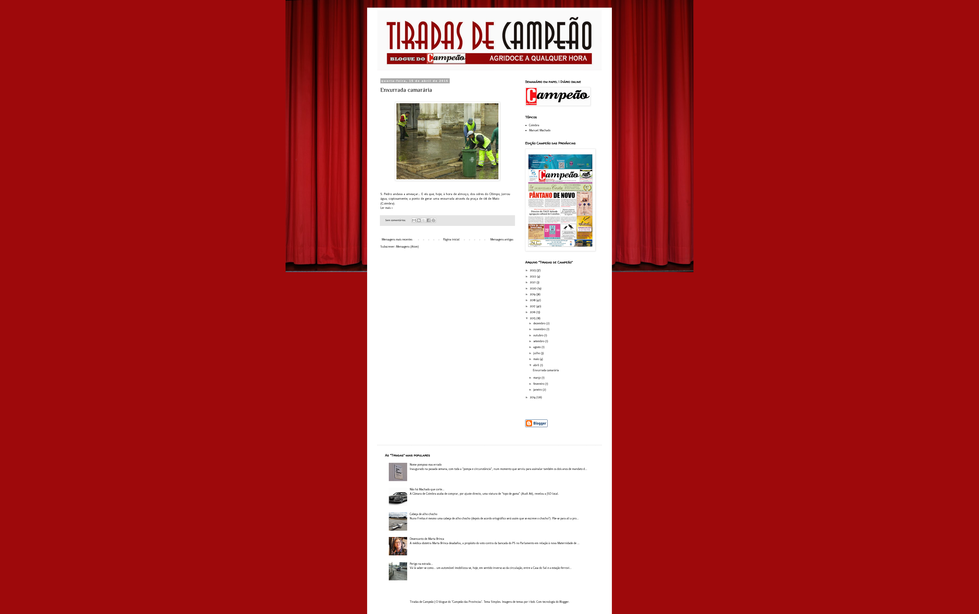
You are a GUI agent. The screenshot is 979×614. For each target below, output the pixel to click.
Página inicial (451, 239)
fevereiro (539, 384)
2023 (533, 270)
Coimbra (534, 125)
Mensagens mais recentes (397, 239)
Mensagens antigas (501, 239)
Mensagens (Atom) (407, 246)
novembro (539, 329)
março (537, 377)
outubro (538, 335)
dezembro (539, 323)
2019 (533, 294)
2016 (533, 312)
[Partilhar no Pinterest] (433, 220)
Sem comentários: (395, 220)
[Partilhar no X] (423, 220)
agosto (537, 347)
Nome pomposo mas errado (426, 464)
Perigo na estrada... (421, 564)
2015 (533, 318)
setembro (539, 341)
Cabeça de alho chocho (423, 514)
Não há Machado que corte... (427, 489)
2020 (533, 288)
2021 (533, 282)
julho (537, 353)
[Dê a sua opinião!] (418, 220)
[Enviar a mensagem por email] (414, 220)
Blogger (564, 602)
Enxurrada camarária (406, 90)
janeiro (538, 389)
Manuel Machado (539, 130)
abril (536, 365)
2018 (533, 300)
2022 (533, 276)
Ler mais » (386, 208)
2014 (533, 397)
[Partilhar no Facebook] (428, 220)
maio (536, 359)
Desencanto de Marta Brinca (427, 539)
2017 (533, 306)
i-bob (532, 602)
